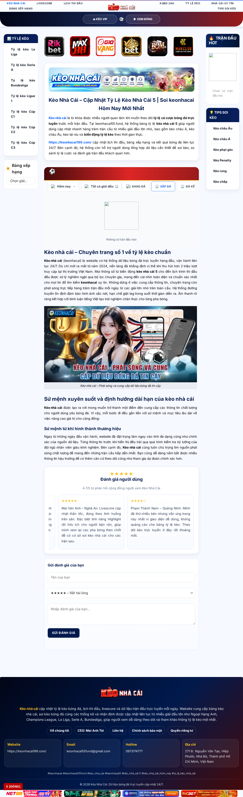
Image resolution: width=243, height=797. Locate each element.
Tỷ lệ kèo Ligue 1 (23, 98)
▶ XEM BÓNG (143, 19)
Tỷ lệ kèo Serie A (23, 67)
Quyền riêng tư (182, 730)
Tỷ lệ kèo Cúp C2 (23, 129)
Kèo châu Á (221, 139)
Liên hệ (117, 730)
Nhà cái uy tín (222, 3)
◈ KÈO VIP (100, 19)
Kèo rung (220, 171)
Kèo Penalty (222, 160)
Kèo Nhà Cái (16, 3)
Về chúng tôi (59, 730)
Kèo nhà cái (29, 709)
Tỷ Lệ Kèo (192, 3)
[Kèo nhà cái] (121, 692)
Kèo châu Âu (222, 128)
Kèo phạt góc (223, 149)
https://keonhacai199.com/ (26, 751)
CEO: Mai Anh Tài (91, 730)
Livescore (44, 3)
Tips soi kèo (227, 8)
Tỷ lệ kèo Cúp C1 (23, 114)
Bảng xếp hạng (21, 8)
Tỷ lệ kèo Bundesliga (23, 82)
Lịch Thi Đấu (73, 3)
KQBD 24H (167, 3)
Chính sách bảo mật (147, 730)
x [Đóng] (13, 786)
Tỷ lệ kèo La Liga (23, 51)
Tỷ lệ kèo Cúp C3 (23, 145)
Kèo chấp (220, 181)
